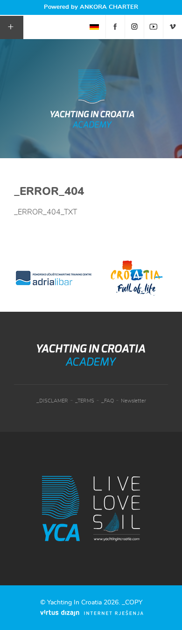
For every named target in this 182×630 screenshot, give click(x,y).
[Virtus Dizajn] (91, 613)
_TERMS (84, 400)
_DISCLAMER (52, 400)
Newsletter (133, 400)
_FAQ (107, 400)
